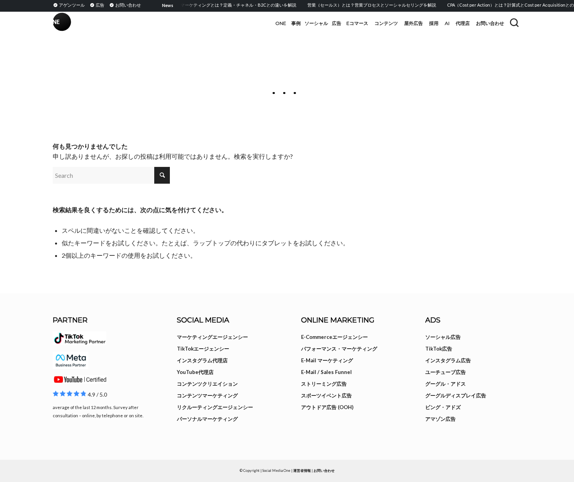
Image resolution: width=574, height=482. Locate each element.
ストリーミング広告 (324, 384)
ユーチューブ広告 (445, 372)
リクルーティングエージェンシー (215, 407)
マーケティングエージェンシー (212, 337)
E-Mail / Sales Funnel (326, 372)
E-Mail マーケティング (327, 360)
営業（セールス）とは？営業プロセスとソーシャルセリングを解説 (365, 4)
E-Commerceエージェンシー (334, 337)
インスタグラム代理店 (202, 360)
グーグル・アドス (445, 384)
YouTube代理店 (195, 372)
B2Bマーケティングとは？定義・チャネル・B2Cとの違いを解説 (228, 4)
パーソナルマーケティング (207, 419)
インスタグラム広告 (448, 360)
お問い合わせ (324, 470)
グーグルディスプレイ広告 (455, 395)
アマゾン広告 (440, 419)
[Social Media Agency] (170, 23)
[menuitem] (70, 4)
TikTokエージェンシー (203, 349)
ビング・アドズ (443, 407)
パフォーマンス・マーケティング (339, 349)
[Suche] (514, 23)
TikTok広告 (438, 349)
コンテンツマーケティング (207, 395)
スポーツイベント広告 (326, 395)
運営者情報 (302, 470)
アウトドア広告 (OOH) (327, 407)
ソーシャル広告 (443, 337)
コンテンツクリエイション (207, 384)
